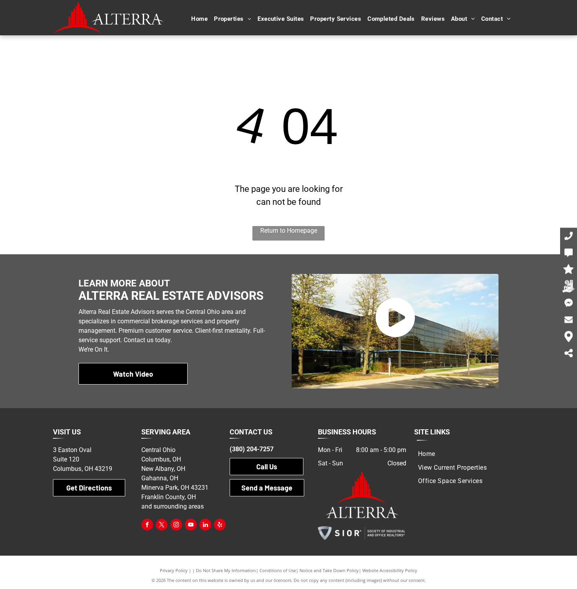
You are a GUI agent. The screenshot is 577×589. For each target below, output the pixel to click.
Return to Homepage (288, 230)
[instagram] (176, 525)
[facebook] (147, 525)
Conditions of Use (277, 570)
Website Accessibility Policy (389, 570)
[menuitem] (199, 19)
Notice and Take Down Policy (329, 570)
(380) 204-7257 (252, 449)
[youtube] (191, 525)
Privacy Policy (174, 570)
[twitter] (162, 525)
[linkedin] (205, 525)
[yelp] (220, 525)
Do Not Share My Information (226, 570)
